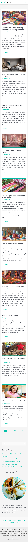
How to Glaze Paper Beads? (12, 244)
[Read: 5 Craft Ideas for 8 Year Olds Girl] (14, 391)
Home (4, 520)
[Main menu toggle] (25, 2)
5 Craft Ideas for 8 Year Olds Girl (14, 401)
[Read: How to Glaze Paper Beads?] (14, 233)
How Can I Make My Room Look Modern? (13, 75)
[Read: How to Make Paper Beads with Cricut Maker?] (14, 185)
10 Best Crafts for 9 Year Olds (13, 287)
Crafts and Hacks (6, 32)
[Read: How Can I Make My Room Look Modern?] (14, 64)
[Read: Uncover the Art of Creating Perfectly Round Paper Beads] (14, 17)
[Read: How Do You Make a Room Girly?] (14, 140)
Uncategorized (5, 109)
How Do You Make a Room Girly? (12, 151)
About (17, 522)
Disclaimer (11, 522)
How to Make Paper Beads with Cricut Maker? (13, 196)
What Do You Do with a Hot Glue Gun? (12, 106)
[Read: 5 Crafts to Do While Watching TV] (14, 348)
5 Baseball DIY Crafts (10, 316)
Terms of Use (21, 520)
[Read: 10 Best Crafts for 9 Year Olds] (14, 276)
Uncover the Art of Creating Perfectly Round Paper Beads (13, 29)
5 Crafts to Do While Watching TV (13, 359)
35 (15, 431)
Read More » (5, 52)
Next (24, 431)
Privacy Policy (12, 520)
